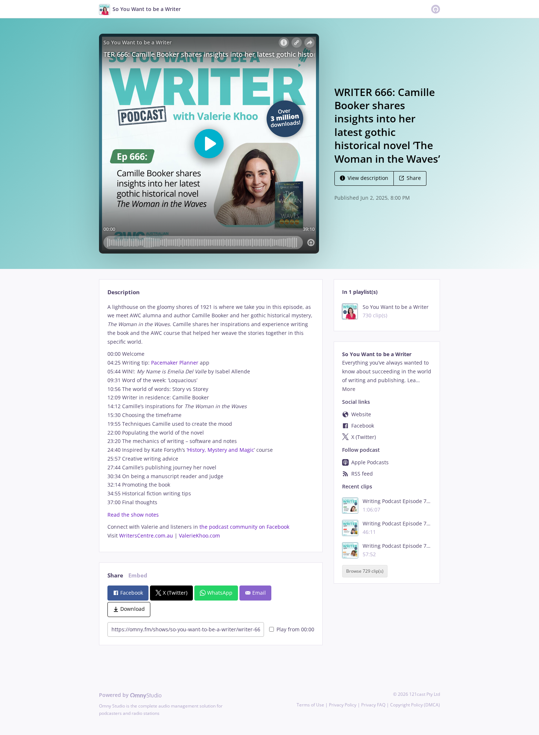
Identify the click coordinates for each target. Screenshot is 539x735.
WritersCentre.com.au (146, 535)
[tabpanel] (210, 421)
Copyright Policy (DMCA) (415, 705)
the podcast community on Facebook (244, 526)
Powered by (114, 694)
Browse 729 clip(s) (365, 571)
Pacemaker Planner (174, 362)
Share (414, 177)
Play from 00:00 (295, 629)
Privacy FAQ (373, 705)
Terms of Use (310, 705)
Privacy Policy (342, 705)
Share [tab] (115, 575)
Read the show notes (133, 514)
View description (368, 177)
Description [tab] (123, 292)
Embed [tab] (137, 575)
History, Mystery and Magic (220, 449)
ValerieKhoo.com (199, 535)
